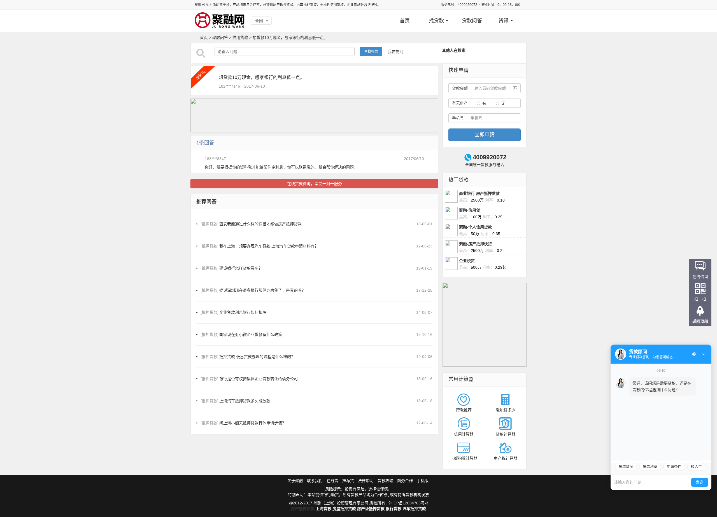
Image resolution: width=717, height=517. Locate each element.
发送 (700, 482)
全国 (259, 20)
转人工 (696, 466)
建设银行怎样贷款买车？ (231, 268)
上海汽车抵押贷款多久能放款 (235, 401)
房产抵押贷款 (303, 508)
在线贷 (332, 480)
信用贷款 (240, 37)
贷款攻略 (385, 480)
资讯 (504, 21)
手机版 (423, 480)
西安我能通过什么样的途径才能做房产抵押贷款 (251, 224)
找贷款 (437, 21)
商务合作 (405, 480)
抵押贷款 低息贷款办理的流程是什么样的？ (248, 356)
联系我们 (315, 480)
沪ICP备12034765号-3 (408, 503)
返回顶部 (700, 321)
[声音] (693, 354)
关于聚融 (295, 480)
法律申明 (366, 480)
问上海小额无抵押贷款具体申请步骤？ (243, 423)
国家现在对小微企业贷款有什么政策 (241, 334)
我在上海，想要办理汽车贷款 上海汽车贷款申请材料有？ (259, 246)
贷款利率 (650, 466)
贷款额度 (626, 466)
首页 (405, 21)
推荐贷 (348, 480)
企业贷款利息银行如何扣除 (233, 312)
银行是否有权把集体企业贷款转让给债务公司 (249, 378)
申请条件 (674, 466)
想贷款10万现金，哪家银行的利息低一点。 (290, 37)
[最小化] (703, 354)
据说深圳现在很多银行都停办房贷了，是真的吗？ (253, 290)
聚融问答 (220, 37)
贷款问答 (472, 21)
